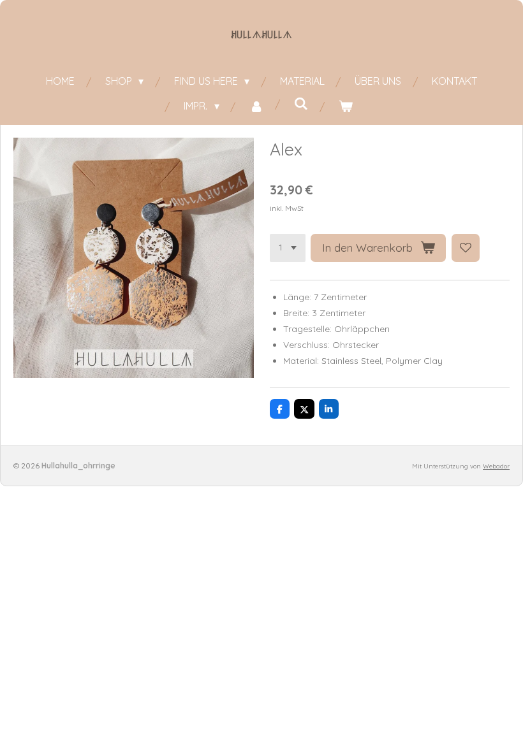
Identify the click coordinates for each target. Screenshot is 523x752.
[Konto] (256, 106)
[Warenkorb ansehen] (345, 106)
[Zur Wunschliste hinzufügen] (466, 248)
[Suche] (301, 103)
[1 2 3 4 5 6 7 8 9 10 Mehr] (288, 248)
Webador (496, 466)
